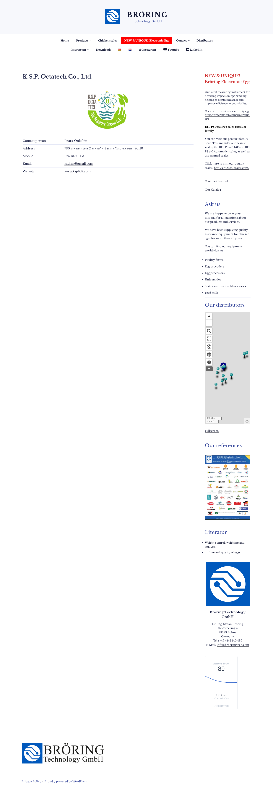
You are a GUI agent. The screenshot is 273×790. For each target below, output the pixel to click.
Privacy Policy (31, 781)
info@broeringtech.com (233, 645)
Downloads (103, 49)
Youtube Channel (216, 181)
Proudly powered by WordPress (66, 781)
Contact (181, 40)
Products (82, 40)
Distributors (204, 40)
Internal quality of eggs (224, 552)
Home (65, 40)
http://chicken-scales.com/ (231, 168)
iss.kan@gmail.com (78, 163)
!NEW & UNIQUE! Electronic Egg (147, 40)
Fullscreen (212, 430)
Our (208, 189)
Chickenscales (107, 40)
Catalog (216, 189)
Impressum (78, 49)
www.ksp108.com (77, 171)
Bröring (147, 15)
